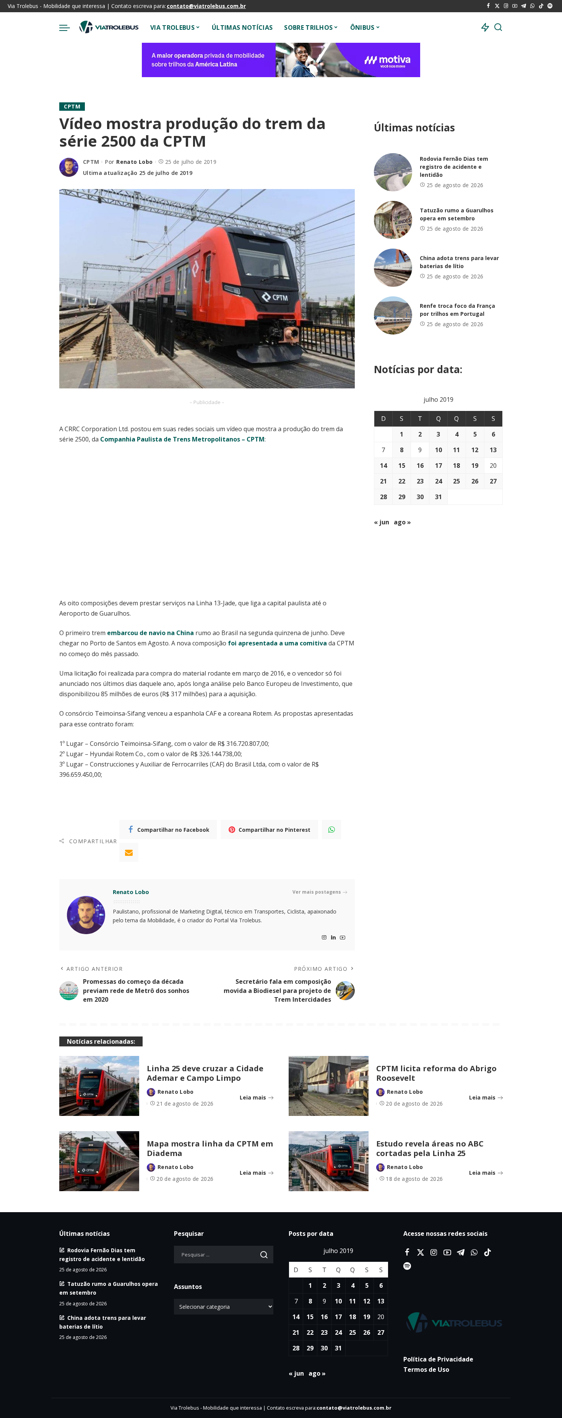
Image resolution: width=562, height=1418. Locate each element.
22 (401, 481)
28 (383, 497)
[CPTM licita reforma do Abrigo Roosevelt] (329, 1086)
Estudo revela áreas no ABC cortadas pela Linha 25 (430, 1148)
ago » (402, 522)
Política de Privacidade (438, 1359)
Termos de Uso (426, 1369)
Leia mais (253, 1097)
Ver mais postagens (316, 892)
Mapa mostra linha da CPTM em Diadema (210, 1148)
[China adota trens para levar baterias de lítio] (393, 268)
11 (456, 450)
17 (438, 465)
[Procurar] (498, 27)
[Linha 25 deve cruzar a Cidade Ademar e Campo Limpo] (99, 1086)
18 (456, 465)
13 (493, 450)
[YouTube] (514, 6)
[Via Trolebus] (108, 27)
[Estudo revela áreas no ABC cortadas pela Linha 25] (329, 1161)
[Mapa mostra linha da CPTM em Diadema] (99, 1161)
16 (420, 465)
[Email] (128, 852)
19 (474, 465)
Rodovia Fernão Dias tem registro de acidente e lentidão (454, 166)
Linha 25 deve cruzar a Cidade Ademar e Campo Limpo (205, 1073)
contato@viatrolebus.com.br (206, 6)
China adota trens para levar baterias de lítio (459, 262)
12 (474, 450)
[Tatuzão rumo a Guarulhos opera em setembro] (393, 220)
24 (438, 481)
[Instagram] (506, 6)
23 (420, 481)
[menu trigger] (68, 27)
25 (456, 481)
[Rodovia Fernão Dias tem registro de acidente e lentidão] (393, 172)
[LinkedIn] (333, 938)
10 (438, 450)
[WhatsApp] (532, 6)
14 (383, 465)
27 (493, 481)
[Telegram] (523, 6)
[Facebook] (488, 6)
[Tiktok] (541, 6)
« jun (381, 522)
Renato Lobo (134, 161)
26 (474, 481)
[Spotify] (550, 6)
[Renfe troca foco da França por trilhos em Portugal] (393, 315)
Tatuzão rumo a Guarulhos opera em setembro (457, 214)
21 (383, 481)
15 (401, 465)
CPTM (72, 106)
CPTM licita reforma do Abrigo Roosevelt (436, 1073)
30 (420, 497)
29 (401, 497)
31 (438, 497)
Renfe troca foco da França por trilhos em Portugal (457, 309)
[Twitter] (497, 6)
